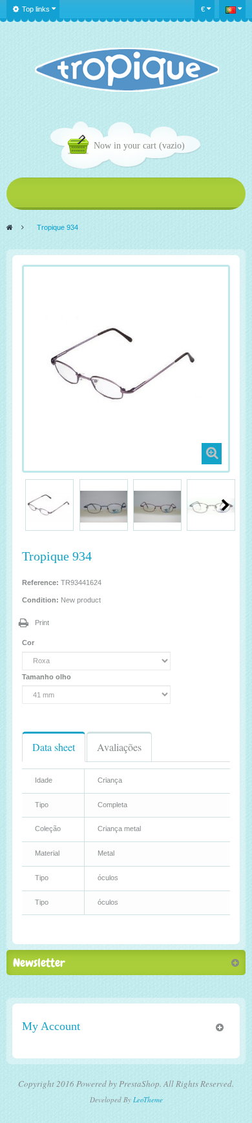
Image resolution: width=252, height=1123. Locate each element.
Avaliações (119, 747)
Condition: (40, 600)
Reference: (40, 582)
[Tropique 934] (49, 506)
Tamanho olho (47, 677)
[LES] (126, 69)
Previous (27, 505)
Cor (29, 642)
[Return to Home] (9, 227)
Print (42, 622)
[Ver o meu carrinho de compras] (81, 146)
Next (225, 505)
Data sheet (53, 747)
